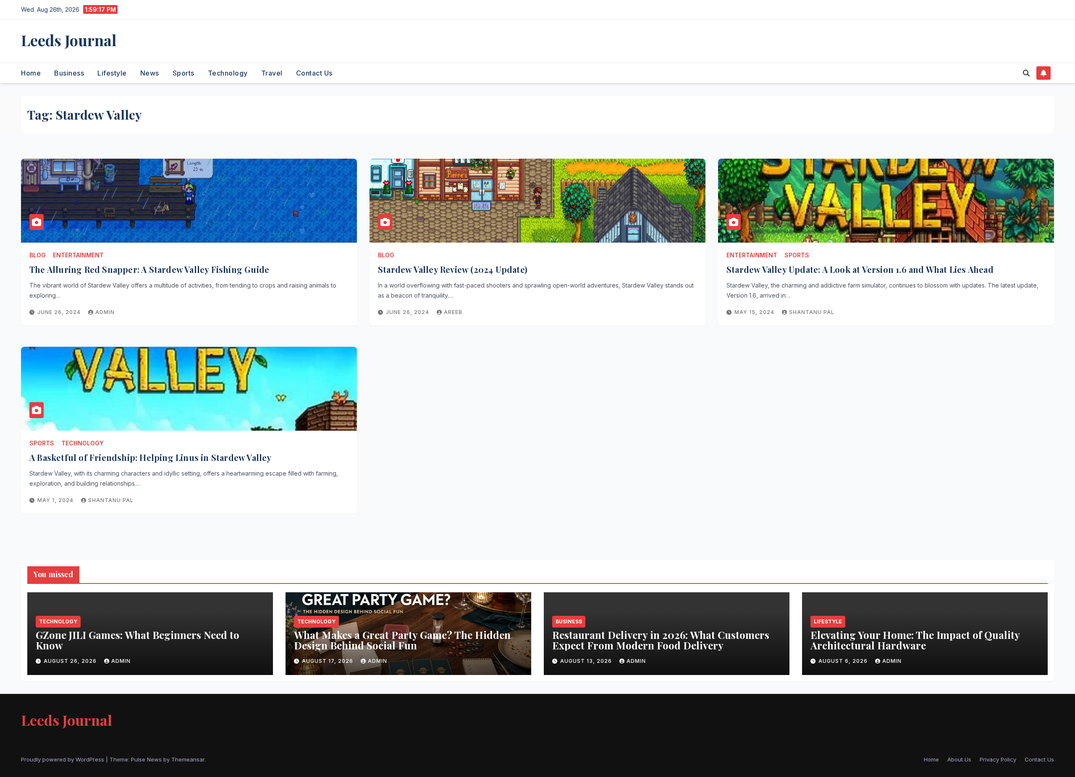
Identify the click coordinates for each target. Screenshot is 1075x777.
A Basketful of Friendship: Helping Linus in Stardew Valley (150, 457)
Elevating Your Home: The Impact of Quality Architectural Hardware (915, 640)
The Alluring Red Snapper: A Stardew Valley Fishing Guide (149, 269)
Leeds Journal (68, 40)
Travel (272, 73)
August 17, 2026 (328, 661)
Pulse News (146, 759)
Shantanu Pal (811, 312)
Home (31, 73)
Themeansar (188, 759)
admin (105, 312)
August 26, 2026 (71, 661)
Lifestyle (112, 73)
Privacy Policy (998, 759)
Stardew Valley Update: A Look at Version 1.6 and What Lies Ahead (860, 269)
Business (69, 73)
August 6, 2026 (843, 661)
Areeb (453, 312)
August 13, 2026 (587, 661)
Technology (228, 73)
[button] (1026, 73)
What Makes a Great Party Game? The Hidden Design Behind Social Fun (402, 640)
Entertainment (78, 255)
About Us (959, 759)
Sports (183, 73)
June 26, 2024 (59, 312)
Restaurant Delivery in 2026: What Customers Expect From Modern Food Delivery (660, 640)
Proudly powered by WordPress (63, 759)
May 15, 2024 (755, 312)
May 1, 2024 (56, 500)
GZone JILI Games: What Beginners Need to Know (137, 640)
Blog (37, 255)
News (149, 73)
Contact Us (314, 73)
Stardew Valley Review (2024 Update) (452, 269)
